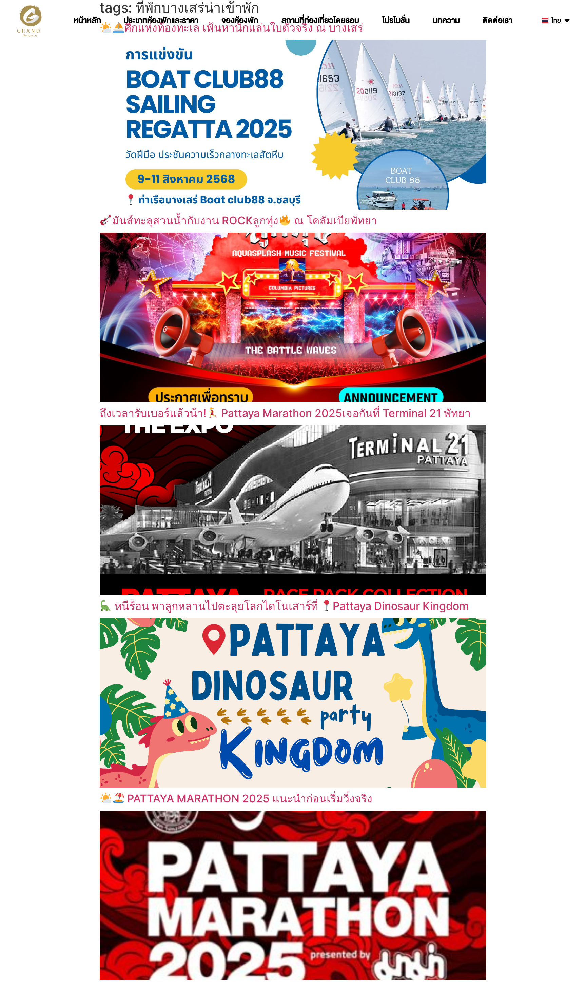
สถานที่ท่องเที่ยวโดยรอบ (320, 20)
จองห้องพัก (239, 20)
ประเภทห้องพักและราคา (161, 20)
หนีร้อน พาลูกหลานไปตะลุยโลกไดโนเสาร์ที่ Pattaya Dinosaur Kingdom (290, 606)
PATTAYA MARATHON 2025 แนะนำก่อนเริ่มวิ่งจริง (248, 798)
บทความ (446, 20)
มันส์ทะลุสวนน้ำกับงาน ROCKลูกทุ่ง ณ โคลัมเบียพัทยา (244, 220)
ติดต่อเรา (497, 20)
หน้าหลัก (87, 20)
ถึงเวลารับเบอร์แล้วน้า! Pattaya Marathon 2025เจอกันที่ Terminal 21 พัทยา (285, 413)
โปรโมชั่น (396, 20)
